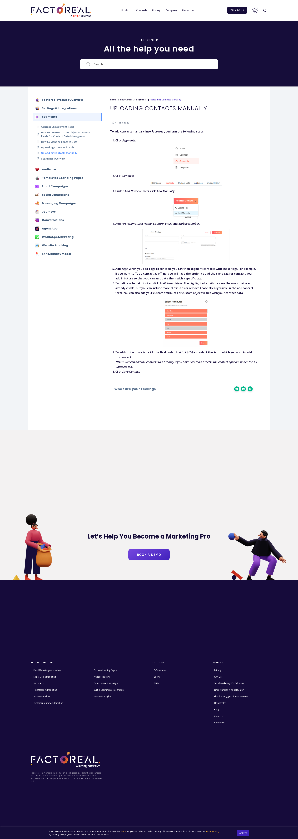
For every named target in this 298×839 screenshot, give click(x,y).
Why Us (217, 676)
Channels (141, 10)
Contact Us (255, 10)
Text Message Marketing (45, 689)
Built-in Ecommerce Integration (109, 689)
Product (126, 10)
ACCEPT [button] (243, 833)
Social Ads (38, 683)
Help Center (126, 99)
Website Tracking (102, 676)
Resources (188, 10)
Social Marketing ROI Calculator (229, 683)
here (123, 831)
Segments (141, 99)
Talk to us (237, 10)
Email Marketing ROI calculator (229, 689)
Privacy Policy (212, 831)
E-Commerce (160, 670)
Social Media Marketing (44, 676)
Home (113, 99)
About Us (218, 716)
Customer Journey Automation (48, 703)
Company (171, 10)
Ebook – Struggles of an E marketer (231, 696)
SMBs (156, 683)
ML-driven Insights (102, 696)
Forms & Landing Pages (105, 670)
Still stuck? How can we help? (111, 408)
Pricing (156, 10)
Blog (216, 709)
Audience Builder (41, 696)
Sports (157, 676)
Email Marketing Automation (47, 670)
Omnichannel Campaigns (106, 683)
